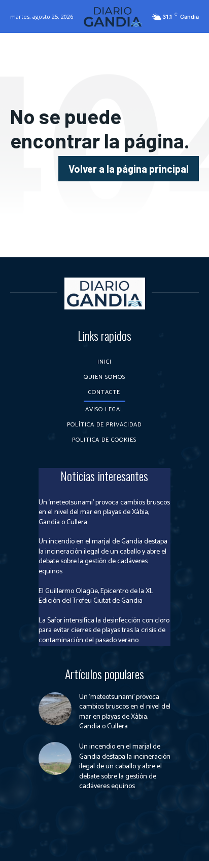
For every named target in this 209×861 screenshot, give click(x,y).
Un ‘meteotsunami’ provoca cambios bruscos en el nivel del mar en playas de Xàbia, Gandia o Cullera (104, 512)
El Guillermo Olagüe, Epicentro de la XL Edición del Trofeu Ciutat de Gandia (96, 596)
